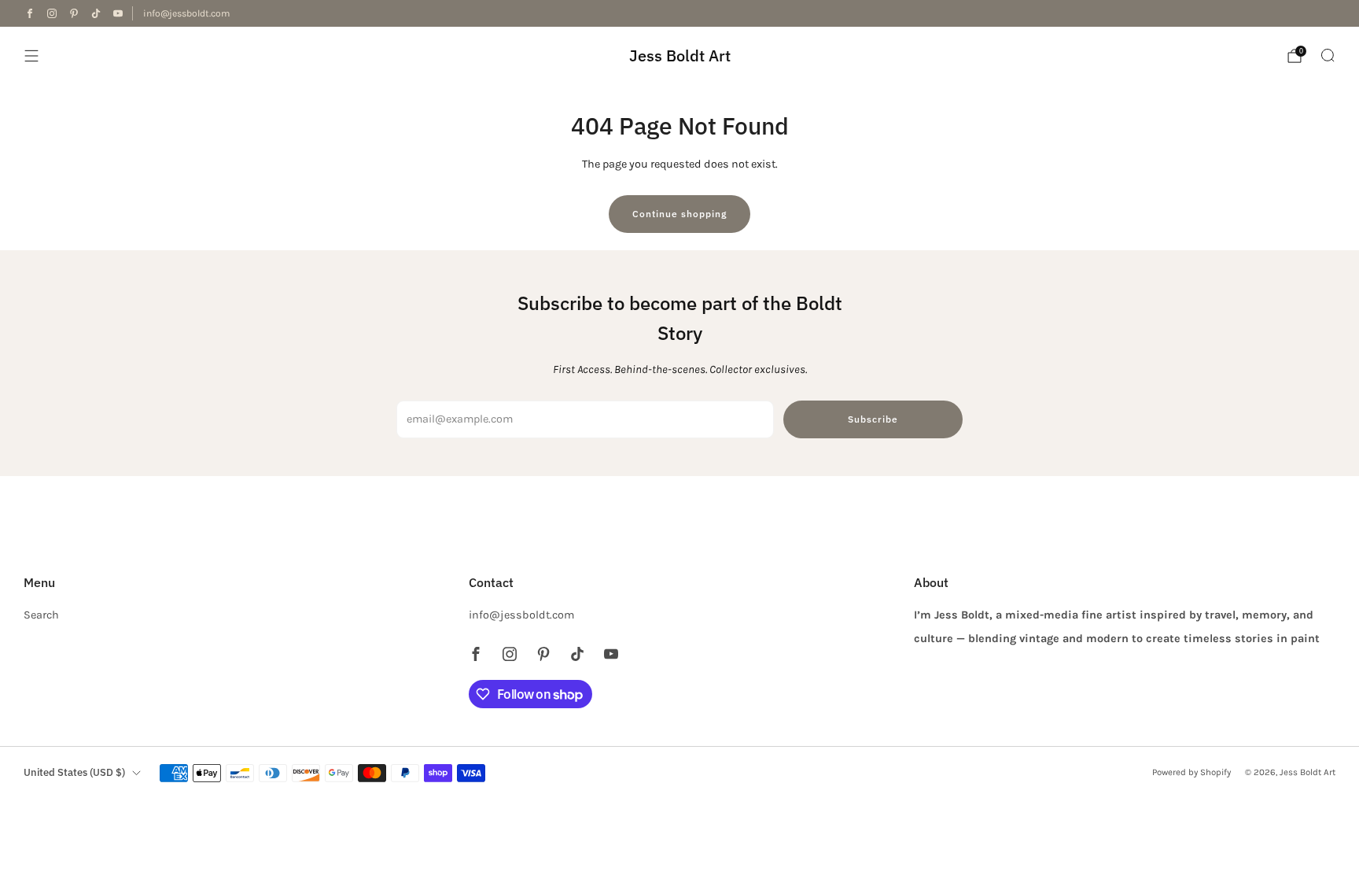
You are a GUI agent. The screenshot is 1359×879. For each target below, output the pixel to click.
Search (41, 615)
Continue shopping (679, 214)
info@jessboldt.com (186, 13)
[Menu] (31, 56)
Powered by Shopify (1191, 771)
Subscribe (873, 419)
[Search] (1327, 55)
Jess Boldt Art (680, 55)
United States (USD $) (74, 772)
